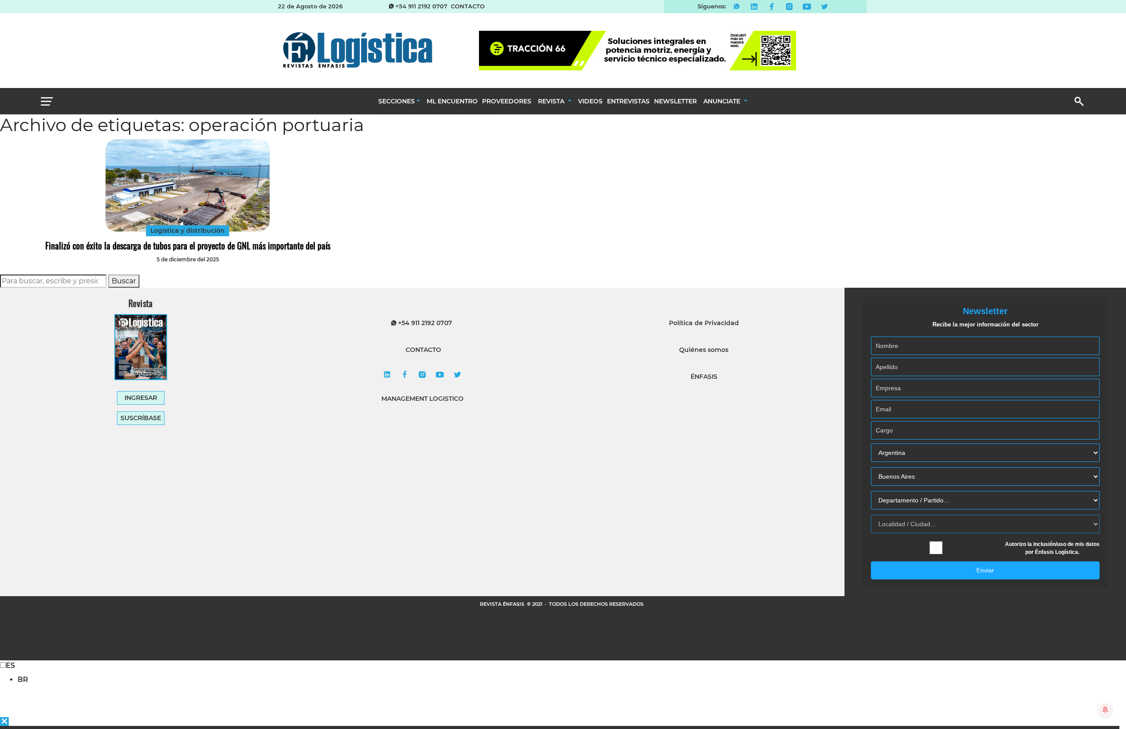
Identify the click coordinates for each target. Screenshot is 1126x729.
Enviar (985, 570)
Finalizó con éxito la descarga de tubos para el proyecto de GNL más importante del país (187, 245)
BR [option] (23, 679)
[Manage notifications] (1105, 710)
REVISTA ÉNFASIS (503, 604)
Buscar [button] (124, 281)
